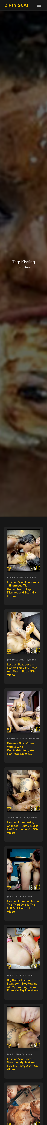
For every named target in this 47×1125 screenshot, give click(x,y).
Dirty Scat (16, 5)
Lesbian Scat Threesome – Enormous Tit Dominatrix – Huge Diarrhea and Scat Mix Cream (23, 589)
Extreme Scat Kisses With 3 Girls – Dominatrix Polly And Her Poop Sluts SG (21, 749)
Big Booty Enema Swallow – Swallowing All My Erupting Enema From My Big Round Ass (23, 985)
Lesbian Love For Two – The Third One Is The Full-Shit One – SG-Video (23, 906)
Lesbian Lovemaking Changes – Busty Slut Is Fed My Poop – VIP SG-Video (22, 827)
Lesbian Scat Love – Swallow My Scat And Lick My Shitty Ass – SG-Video (23, 1064)
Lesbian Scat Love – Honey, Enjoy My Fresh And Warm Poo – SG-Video (22, 670)
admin (33, 577)
